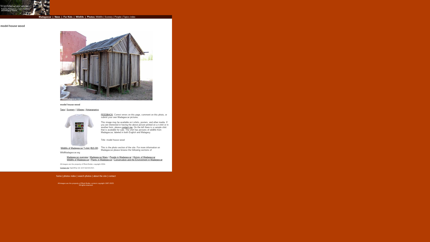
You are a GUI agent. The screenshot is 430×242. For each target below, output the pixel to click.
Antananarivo (92, 109)
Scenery (71, 109)
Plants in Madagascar (101, 159)
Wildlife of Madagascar (78, 159)
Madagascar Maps (99, 157)
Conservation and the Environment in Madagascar (138, 159)
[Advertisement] (110, 21)
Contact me (64, 168)
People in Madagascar (120, 157)
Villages (80, 109)
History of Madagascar (144, 157)
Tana (62, 109)
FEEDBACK (107, 114)
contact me (127, 127)
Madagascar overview (77, 157)
